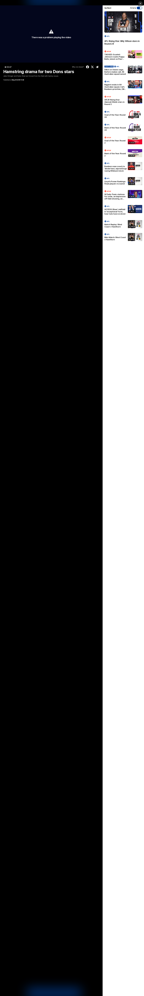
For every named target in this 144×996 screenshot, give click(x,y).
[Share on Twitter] (92, 67)
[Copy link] (97, 67)
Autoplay (133, 8)
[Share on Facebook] (87, 67)
